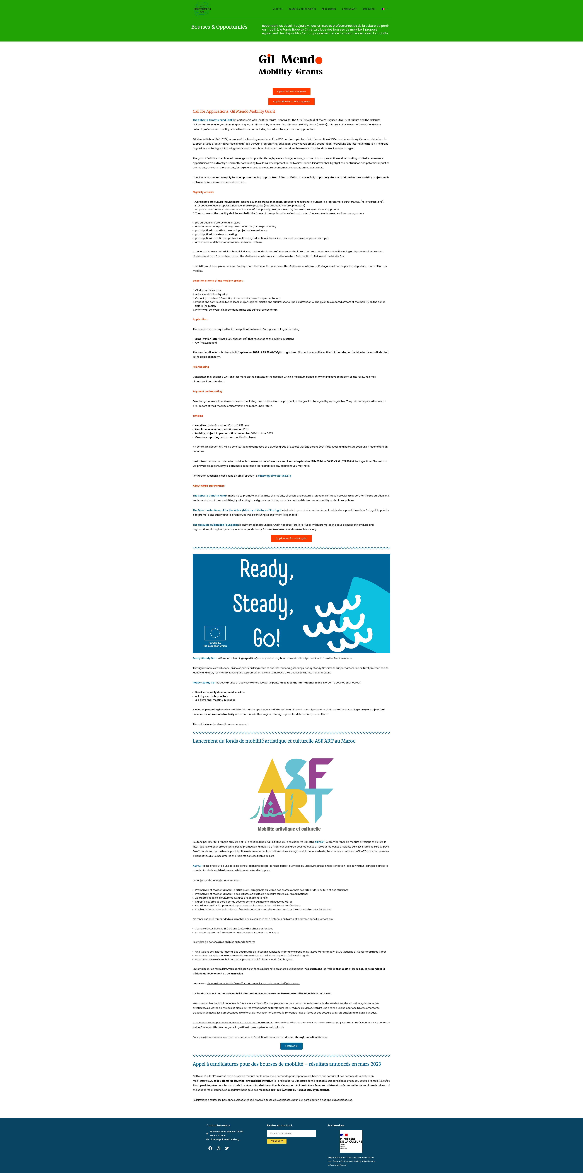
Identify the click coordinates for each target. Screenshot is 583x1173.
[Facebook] (210, 1148)
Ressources (369, 9)
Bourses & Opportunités (302, 9)
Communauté (349, 9)
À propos (278, 9)
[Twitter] (227, 1148)
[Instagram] (218, 1148)
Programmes (329, 9)
